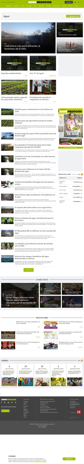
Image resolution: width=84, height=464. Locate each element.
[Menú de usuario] (75, 2)
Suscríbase (68, 2)
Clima (22, 5)
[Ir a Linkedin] (8, 402)
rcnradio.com (72, 407)
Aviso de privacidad (44, 406)
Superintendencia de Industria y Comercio (49, 412)
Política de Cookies (44, 410)
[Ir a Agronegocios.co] (8, 399)
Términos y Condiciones (45, 407)
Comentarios (56, 5)
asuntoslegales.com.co (74, 403)
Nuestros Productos (44, 403)
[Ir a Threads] (15, 402)
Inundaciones (52, 75)
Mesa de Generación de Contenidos (47, 401)
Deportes (80, 347)
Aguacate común (62, 201)
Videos (76, 5)
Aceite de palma (62, 182)
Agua (26, 75)
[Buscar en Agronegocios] (82, 2)
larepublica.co (73, 401)
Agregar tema (74, 16)
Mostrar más (28, 270)
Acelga (61, 197)
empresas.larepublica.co (75, 404)
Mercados (41, 5)
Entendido (69, 458)
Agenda (64, 5)
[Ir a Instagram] (12, 402)
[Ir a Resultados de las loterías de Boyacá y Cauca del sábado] (51, 325)
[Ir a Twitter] (4, 402)
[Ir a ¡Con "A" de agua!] (43, 63)
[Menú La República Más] (79, 2)
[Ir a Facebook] (1, 402)
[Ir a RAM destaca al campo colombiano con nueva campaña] (8, 325)
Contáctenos (42, 404)
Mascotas (16, 5)
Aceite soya (62, 190)
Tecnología (29, 5)
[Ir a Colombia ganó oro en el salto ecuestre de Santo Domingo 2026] (51, 345)
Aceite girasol (63, 186)
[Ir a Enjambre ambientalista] (14, 63)
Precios (70, 5)
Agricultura (9, 5)
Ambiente (38, 336)
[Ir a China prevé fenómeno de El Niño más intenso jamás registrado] (8, 335)
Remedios (48, 5)
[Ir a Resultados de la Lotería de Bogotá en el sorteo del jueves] (8, 345)
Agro (26, 101)
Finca (35, 5)
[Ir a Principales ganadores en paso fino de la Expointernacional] (51, 335)
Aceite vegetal (63, 193)
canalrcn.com (72, 406)
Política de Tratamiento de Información (48, 409)
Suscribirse (5, 410)
